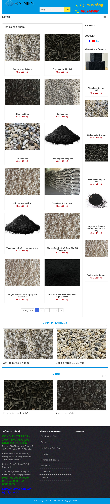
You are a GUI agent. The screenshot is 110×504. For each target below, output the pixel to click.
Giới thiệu (45, 471)
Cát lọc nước (62, 114)
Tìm (67, 9)
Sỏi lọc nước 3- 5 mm (96, 135)
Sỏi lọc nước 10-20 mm (70, 362)
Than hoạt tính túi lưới (62, 203)
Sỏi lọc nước (22, 159)
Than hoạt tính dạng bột (62, 159)
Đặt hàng (45, 442)
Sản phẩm (45, 466)
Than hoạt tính (22, 114)
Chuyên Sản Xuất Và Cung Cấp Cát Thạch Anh (62, 249)
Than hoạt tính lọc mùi (96, 89)
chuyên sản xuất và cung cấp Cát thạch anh (22, 296)
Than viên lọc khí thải (62, 69)
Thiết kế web (39, 501)
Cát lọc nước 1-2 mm (96, 275)
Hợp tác (44, 454)
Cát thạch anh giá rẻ (22, 203)
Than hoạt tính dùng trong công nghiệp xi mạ (62, 296)
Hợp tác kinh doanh (50, 460)
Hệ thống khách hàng (50, 448)
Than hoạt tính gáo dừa (96, 181)
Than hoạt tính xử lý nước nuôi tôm (22, 248)
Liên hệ (44, 477)
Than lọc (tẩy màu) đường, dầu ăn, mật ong (96, 228)
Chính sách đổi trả (49, 436)
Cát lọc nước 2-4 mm (22, 69)
